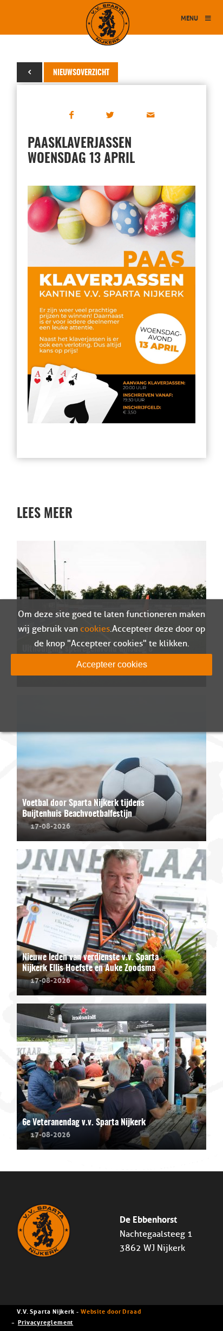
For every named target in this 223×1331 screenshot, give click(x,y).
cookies (95, 629)
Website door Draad (111, 1310)
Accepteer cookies (111, 664)
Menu (189, 17)
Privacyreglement (45, 1321)
